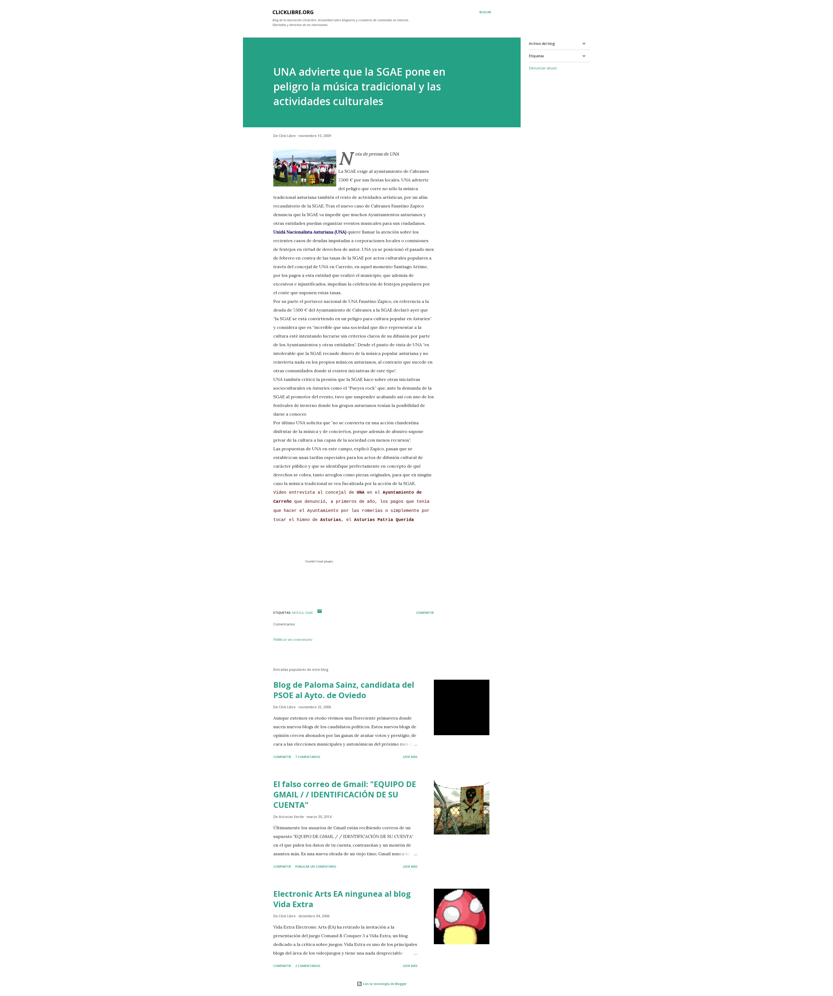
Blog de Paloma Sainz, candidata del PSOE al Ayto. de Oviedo (343, 689)
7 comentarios (307, 757)
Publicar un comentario (292, 639)
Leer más (410, 757)
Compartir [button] (425, 613)
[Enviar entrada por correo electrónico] (319, 613)
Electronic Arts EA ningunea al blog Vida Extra (342, 898)
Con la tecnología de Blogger (384, 984)
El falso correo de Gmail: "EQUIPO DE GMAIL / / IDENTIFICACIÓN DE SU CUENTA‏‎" (344, 794)
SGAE (309, 613)
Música (297, 613)
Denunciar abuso (543, 68)
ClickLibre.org (293, 12)
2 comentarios (307, 966)
